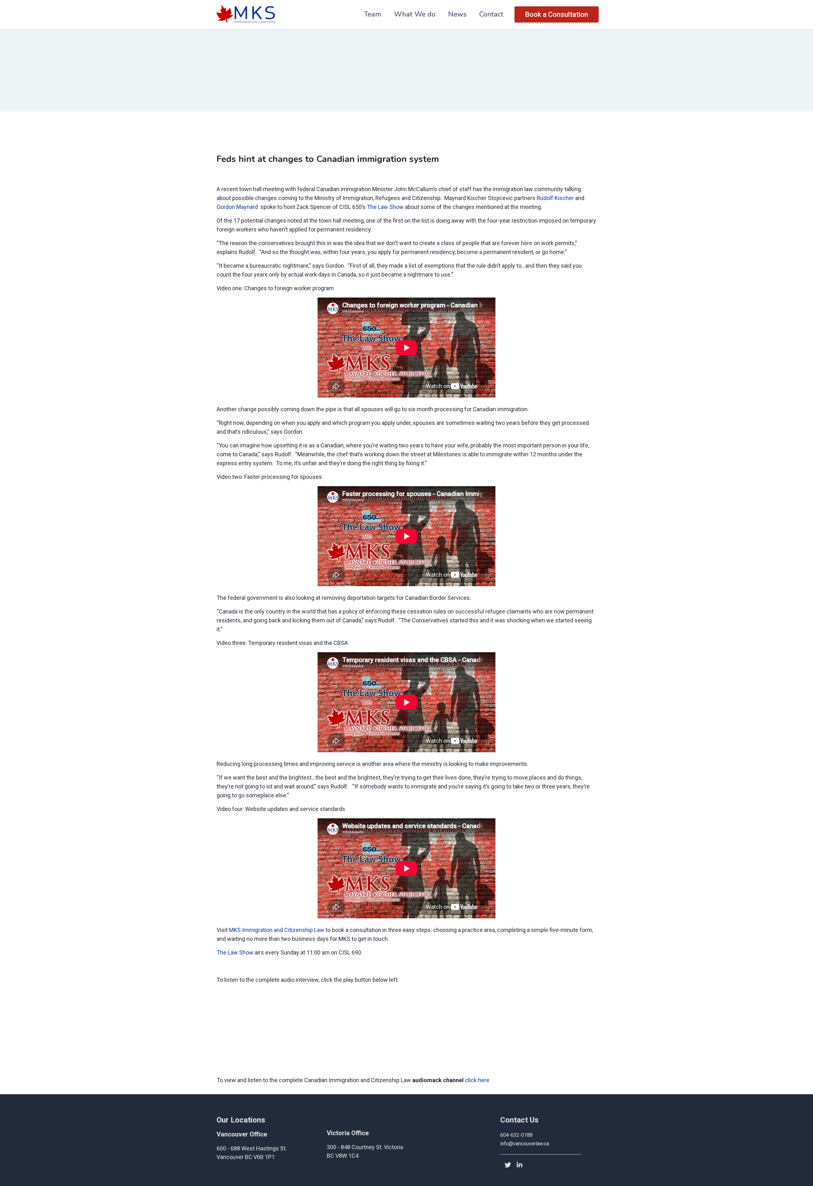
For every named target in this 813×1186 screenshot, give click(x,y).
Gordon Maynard (237, 207)
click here (477, 1080)
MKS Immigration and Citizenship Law (276, 930)
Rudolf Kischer (554, 198)
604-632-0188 (516, 1135)
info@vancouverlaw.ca (524, 1144)
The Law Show (385, 207)
